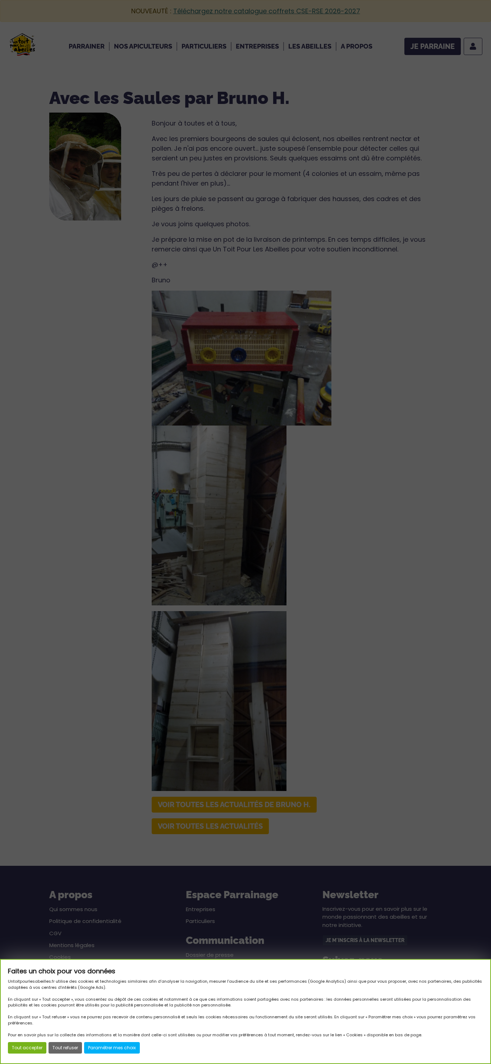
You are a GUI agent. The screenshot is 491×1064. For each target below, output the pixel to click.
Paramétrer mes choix (112, 1048)
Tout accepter (27, 1048)
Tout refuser (65, 1048)
